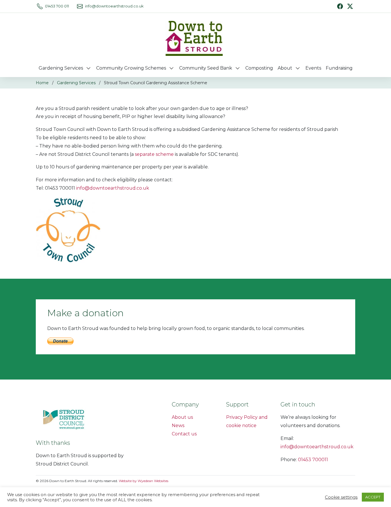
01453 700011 (313, 459)
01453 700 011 (57, 6)
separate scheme (154, 154)
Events (313, 68)
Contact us (184, 434)
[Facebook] (340, 6)
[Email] (80, 6)
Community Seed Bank (205, 68)
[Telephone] (40, 6)
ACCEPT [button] (372, 497)
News (178, 425)
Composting (259, 68)
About (285, 68)
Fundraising (339, 68)
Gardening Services (61, 68)
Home (42, 82)
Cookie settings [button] (341, 497)
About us (182, 417)
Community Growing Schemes (131, 68)
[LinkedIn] (350, 6)
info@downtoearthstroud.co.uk (114, 6)
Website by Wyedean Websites (143, 481)
